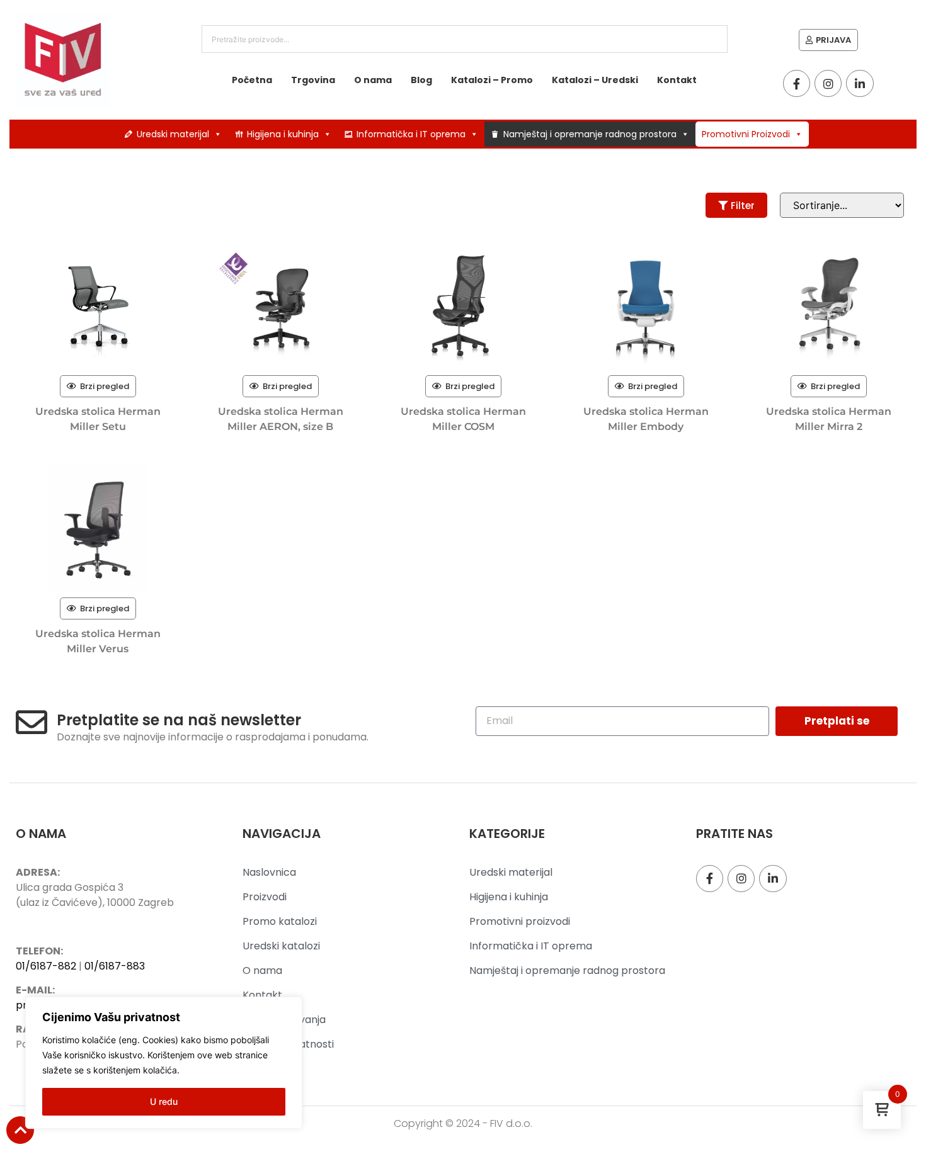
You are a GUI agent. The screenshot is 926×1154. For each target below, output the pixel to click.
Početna (252, 80)
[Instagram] (828, 83)
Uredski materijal (173, 134)
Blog (421, 80)
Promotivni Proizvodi (746, 134)
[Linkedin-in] (859, 83)
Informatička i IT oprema (411, 134)
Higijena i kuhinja (283, 134)
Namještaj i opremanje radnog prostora (590, 134)
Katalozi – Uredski (595, 80)
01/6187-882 (46, 966)
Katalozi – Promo (492, 80)
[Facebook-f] (796, 83)
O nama (373, 80)
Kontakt (677, 80)
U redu (164, 1101)
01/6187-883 (114, 966)
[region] (163, 1063)
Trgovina (313, 80)
